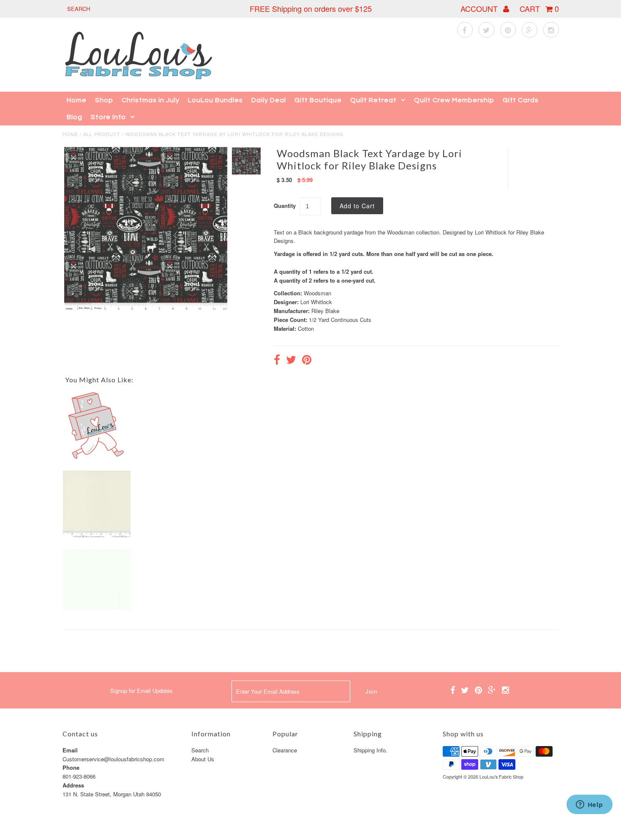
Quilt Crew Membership (454, 100)
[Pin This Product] (306, 360)
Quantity (285, 206)
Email (70, 750)
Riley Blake (325, 311)
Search (200, 750)
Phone (71, 767)
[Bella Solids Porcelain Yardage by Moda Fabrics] (97, 536)
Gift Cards (521, 100)
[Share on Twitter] (291, 360)
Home (77, 100)
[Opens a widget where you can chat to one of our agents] (589, 805)
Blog (74, 117)
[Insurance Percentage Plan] (97, 457)
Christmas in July (151, 100)
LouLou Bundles (215, 100)
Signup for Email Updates (141, 691)
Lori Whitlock (316, 302)
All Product (101, 134)
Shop (104, 100)
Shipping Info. (370, 750)
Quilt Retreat (373, 100)
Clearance (284, 750)
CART (539, 8)
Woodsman (317, 293)
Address (73, 785)
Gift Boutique (318, 100)
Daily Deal (268, 100)
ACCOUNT (480, 8)
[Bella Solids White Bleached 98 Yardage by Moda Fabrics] (97, 608)
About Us (202, 759)
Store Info (108, 117)
